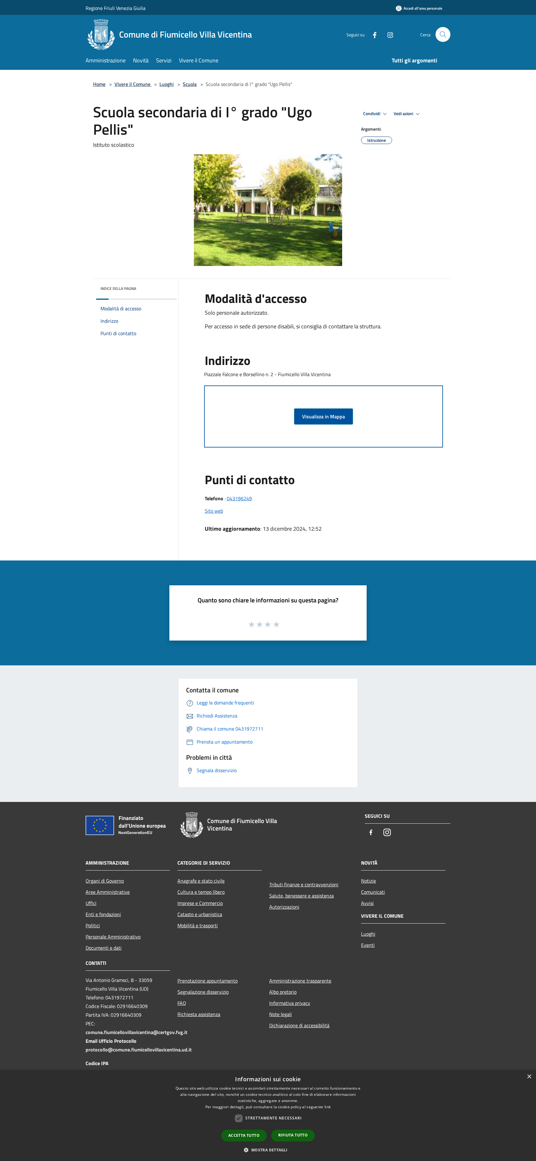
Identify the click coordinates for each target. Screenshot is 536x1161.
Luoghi (166, 84)
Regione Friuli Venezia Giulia (115, 8)
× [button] (529, 1076)
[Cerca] (443, 34)
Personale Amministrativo (113, 936)
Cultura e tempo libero (201, 892)
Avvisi (367, 903)
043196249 (239, 498)
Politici (93, 925)
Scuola (190, 84)
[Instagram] (388, 34)
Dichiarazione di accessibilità (299, 1025)
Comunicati (373, 892)
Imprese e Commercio (200, 903)
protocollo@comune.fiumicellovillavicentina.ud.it (139, 1049)
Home (99, 84)
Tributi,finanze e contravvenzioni (303, 884)
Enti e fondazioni (103, 914)
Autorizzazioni (284, 907)
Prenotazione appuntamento (207, 980)
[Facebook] (372, 34)
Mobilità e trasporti (197, 925)
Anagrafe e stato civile (201, 880)
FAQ (181, 1003)
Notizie (368, 880)
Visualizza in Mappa (323, 416)
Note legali (280, 1014)
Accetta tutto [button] (244, 1135)
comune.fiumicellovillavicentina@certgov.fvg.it (136, 1032)
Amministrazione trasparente (300, 980)
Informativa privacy (289, 1003)
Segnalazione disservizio (203, 992)
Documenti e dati (104, 948)
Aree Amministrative (108, 892)
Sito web (214, 511)
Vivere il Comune (133, 84)
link (327, 1106)
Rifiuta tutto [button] (293, 1135)
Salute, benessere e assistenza (301, 895)
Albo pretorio (283, 992)
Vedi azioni (404, 113)
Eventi (368, 945)
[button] (267, 1150)
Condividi (372, 113)
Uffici (91, 903)
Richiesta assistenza (198, 1014)
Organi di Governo (105, 880)
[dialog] (268, 1115)
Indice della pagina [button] (118, 288)
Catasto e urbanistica (199, 914)
